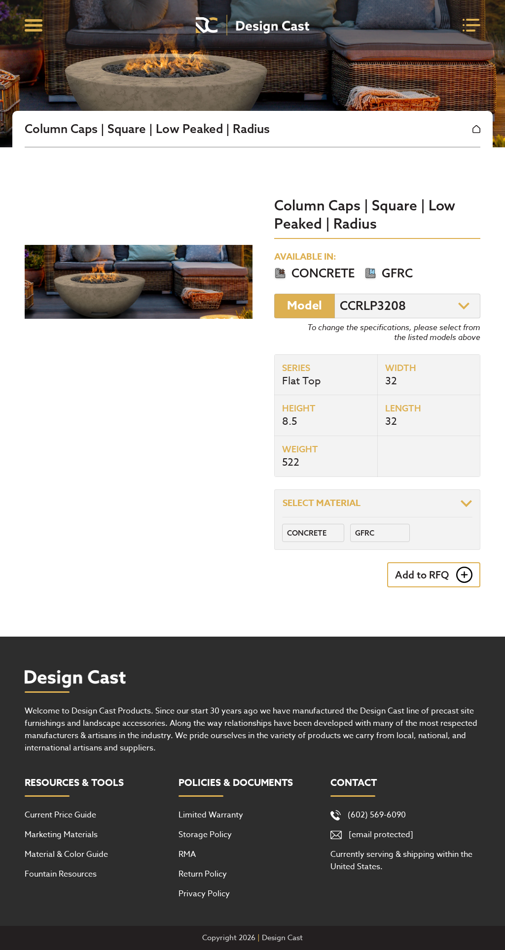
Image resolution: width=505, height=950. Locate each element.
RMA (187, 854)
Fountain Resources (61, 874)
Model (304, 305)
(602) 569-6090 (377, 815)
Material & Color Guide (66, 854)
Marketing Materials (61, 835)
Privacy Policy (204, 894)
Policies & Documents (236, 783)
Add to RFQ (422, 575)
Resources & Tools (74, 783)
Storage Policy (205, 835)
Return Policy (203, 874)
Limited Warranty (211, 815)
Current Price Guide (60, 815)
